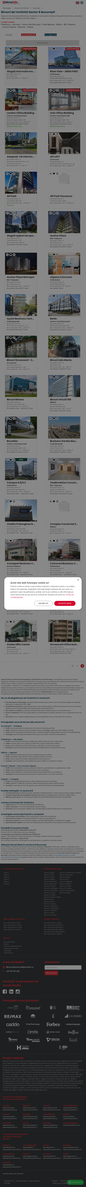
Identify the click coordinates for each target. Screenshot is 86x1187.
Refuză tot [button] (43, 603)
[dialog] (43, 593)
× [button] (78, 580)
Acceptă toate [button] (64, 603)
